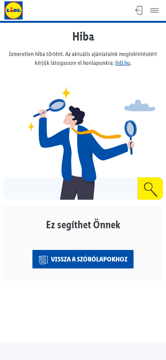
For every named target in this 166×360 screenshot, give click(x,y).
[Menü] (154, 10)
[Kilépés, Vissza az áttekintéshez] (139, 10)
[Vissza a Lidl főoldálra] (13, 10)
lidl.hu (122, 62)
